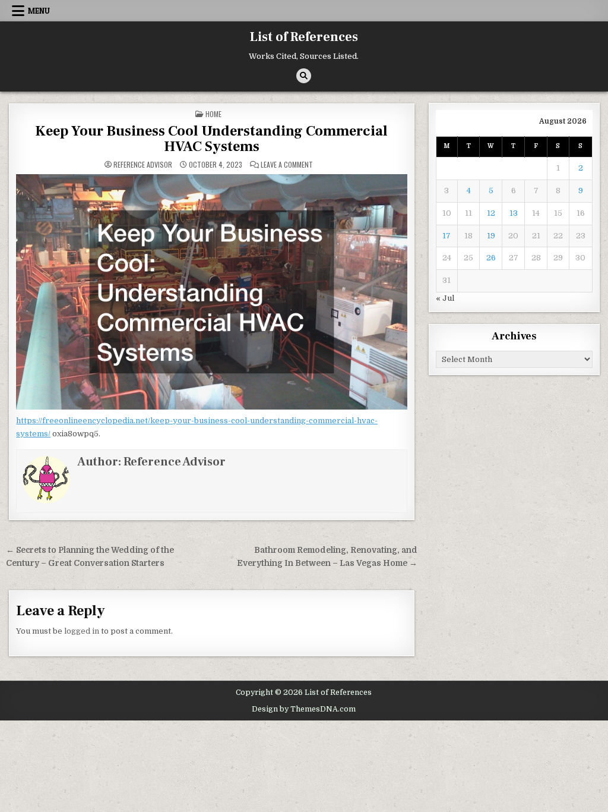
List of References (304, 37)
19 (491, 235)
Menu (39, 10)
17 (446, 235)
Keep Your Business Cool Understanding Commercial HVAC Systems (211, 139)
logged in (81, 631)
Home (213, 114)
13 (513, 213)
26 (491, 257)
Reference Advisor (142, 164)
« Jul (445, 298)
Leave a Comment (287, 164)
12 (491, 213)
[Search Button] (303, 75)
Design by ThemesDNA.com (304, 709)
